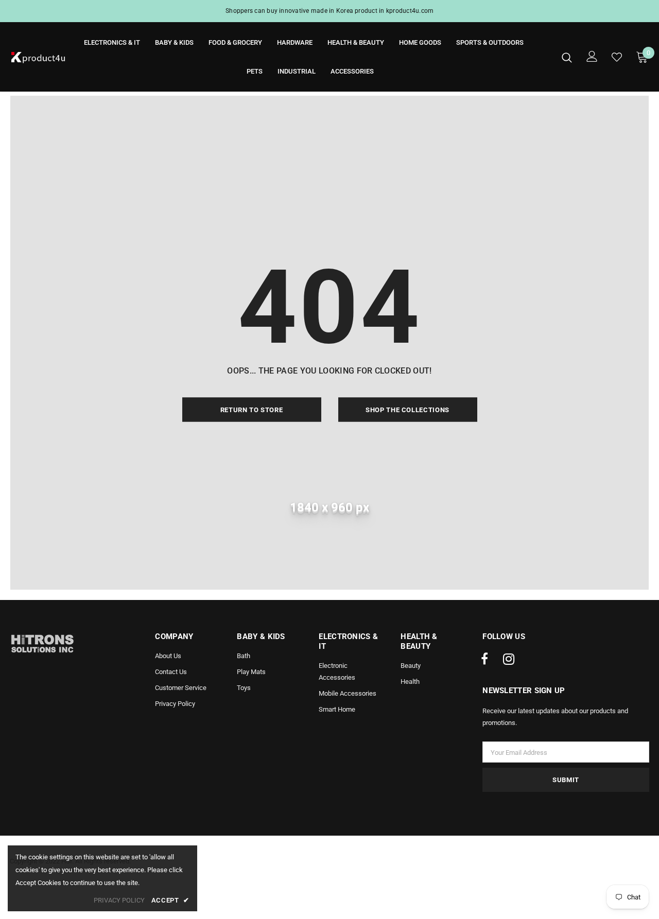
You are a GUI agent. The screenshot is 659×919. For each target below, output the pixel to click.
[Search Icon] (567, 57)
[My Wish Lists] (617, 57)
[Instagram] (508, 659)
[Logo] (38, 57)
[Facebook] (484, 659)
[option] (329, 11)
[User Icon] (592, 56)
